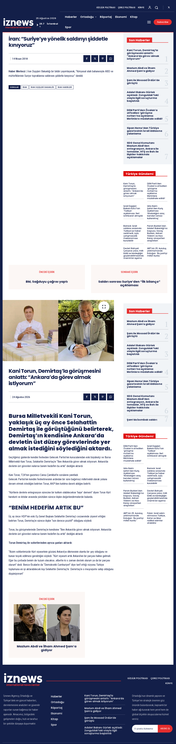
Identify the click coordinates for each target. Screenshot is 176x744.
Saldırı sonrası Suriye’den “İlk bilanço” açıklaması (129, 283)
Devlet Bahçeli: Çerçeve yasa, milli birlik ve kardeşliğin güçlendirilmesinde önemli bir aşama (133, 253)
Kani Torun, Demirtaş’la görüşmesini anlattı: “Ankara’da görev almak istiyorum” (143, 54)
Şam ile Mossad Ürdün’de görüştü (143, 81)
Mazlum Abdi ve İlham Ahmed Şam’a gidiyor (141, 69)
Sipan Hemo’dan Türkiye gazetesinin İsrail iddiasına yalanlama (144, 131)
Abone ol (165, 728)
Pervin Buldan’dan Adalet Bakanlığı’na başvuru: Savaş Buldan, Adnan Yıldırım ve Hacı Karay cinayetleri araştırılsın (157, 233)
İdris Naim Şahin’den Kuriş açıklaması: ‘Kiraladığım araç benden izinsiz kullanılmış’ (155, 212)
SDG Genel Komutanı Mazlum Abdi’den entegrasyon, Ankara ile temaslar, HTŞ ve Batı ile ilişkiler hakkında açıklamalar (143, 150)
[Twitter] (169, 7)
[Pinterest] (102, 58)
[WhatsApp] (110, 58)
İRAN (25, 87)
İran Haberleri (65, 87)
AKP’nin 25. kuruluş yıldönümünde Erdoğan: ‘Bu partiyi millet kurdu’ (157, 252)
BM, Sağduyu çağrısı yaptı (47, 282)
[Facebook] (86, 58)
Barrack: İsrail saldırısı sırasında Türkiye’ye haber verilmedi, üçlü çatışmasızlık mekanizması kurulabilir (132, 233)
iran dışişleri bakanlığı (42, 87)
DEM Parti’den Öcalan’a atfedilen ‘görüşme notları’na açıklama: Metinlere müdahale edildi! (145, 114)
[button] (156, 7)
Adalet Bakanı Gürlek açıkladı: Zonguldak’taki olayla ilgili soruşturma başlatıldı (143, 96)
